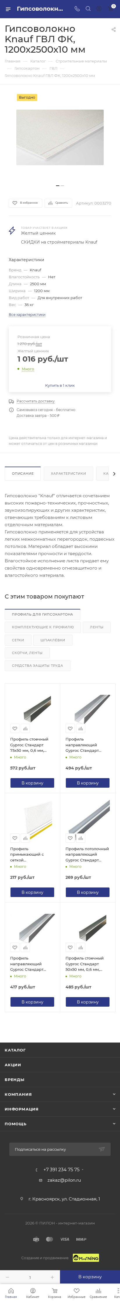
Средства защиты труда (37, 666)
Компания (18, 1094)
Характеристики (68, 474)
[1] (60, 137)
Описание (22, 474)
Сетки (18, 640)
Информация (22, 1109)
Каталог (15, 1050)
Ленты (96, 627)
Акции (13, 1064)
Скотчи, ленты (27, 653)
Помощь (16, 1123)
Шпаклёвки (52, 640)
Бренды (14, 1079)
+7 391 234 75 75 (61, 1169)
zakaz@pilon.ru (64, 1180)
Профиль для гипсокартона (42, 614)
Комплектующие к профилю (43, 627)
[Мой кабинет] (99, 9)
